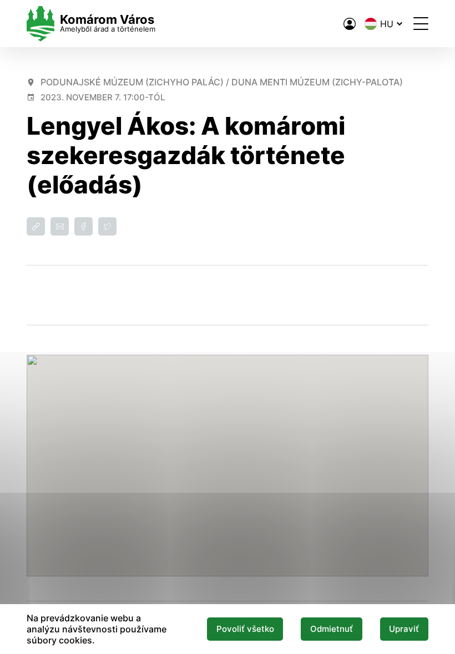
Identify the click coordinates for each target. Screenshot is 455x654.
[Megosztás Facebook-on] (83, 226)
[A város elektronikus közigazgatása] (349, 24)
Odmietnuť (331, 629)
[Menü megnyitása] (420, 23)
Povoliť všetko (245, 629)
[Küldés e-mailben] (59, 226)
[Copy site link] (36, 226)
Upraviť (404, 629)
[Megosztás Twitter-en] (107, 226)
